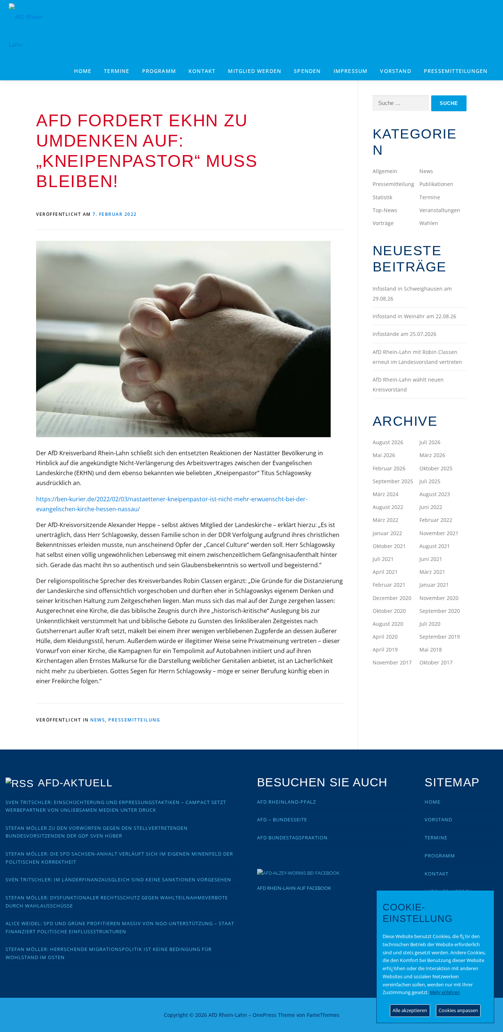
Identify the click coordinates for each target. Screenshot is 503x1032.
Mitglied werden (254, 70)
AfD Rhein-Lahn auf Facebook (294, 888)
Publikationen (436, 183)
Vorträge (383, 223)
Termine (116, 70)
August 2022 (388, 506)
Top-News (385, 210)
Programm (440, 855)
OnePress (265, 1014)
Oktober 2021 (389, 546)
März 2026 (432, 455)
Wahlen (428, 223)
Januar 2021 (434, 584)
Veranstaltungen (439, 210)
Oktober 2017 (436, 662)
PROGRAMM (159, 70)
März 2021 (432, 571)
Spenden (307, 70)
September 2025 (393, 481)
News (97, 720)
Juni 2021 (430, 558)
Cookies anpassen (458, 1010)
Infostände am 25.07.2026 (404, 333)
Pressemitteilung (134, 720)
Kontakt (202, 70)
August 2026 (388, 442)
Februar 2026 (389, 468)
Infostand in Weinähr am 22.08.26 (414, 316)
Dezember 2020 (392, 597)
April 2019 (385, 649)
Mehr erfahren (445, 992)
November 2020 (438, 597)
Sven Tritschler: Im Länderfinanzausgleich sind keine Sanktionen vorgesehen (118, 879)
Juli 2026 (429, 442)
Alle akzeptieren (410, 1010)
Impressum (351, 70)
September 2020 (439, 610)
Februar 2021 (389, 584)
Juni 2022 (430, 506)
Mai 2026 (384, 455)
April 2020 (385, 636)
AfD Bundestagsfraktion (292, 837)
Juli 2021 (383, 558)
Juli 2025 (429, 481)
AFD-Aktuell (75, 783)
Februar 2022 (435, 519)
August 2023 (434, 494)
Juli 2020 (429, 623)
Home (82, 70)
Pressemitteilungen (456, 70)
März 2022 (385, 519)
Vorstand (395, 70)
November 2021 (438, 533)
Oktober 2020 (389, 610)
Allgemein (385, 171)
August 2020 (388, 623)
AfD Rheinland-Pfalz (286, 801)
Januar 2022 (387, 533)
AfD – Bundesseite (282, 819)
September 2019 (439, 636)
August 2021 (434, 546)
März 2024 (385, 494)
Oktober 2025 (436, 468)
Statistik (382, 197)
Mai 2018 (430, 649)
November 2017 (392, 662)
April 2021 (385, 571)
